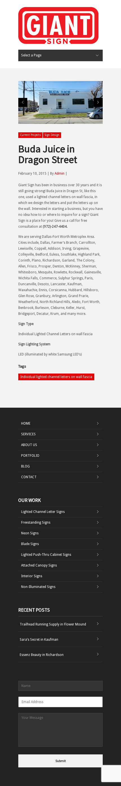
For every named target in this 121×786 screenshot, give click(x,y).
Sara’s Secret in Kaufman (39, 640)
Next (98, 102)
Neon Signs (30, 533)
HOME (25, 423)
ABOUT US (29, 445)
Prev (22, 102)
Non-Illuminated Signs (38, 587)
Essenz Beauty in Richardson (42, 655)
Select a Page (31, 55)
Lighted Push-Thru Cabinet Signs (46, 555)
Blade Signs (30, 544)
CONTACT (29, 477)
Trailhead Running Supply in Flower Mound (53, 624)
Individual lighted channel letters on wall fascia (56, 377)
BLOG (25, 466)
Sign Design (52, 135)
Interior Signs (31, 576)
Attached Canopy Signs (39, 565)
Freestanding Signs (35, 522)
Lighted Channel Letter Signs (43, 512)
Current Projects (30, 135)
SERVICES (28, 434)
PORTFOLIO (30, 456)
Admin (59, 173)
